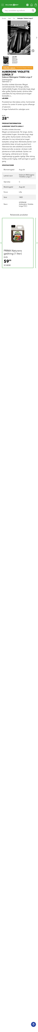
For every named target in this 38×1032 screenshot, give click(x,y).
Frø (14, 18)
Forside (4, 18)
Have (9, 18)
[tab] (6, 60)
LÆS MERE (5, 98)
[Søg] (33, 10)
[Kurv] (35, 5)
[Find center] (31, 5)
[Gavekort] (27, 5)
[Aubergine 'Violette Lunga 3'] (19, 37)
